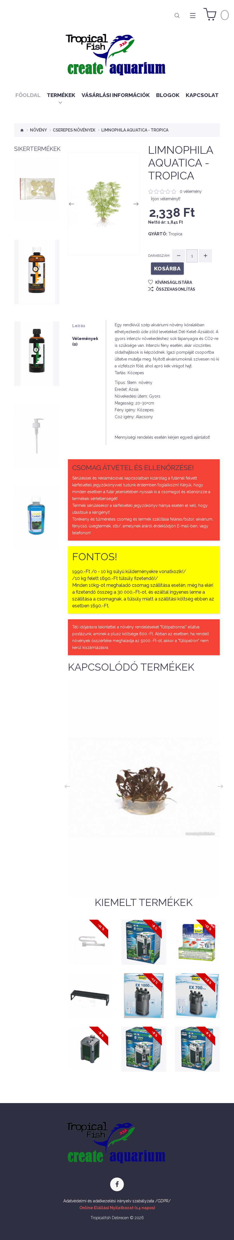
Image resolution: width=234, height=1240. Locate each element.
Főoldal (28, 95)
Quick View (37, 209)
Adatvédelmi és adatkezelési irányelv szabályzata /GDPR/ (117, 1201)
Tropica (175, 234)
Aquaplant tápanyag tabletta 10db (36, 187)
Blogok (167, 95)
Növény (38, 130)
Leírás (78, 325)
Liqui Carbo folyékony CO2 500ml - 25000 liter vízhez (37, 511)
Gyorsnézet (93, 948)
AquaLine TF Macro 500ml (36, 268)
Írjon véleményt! (165, 199)
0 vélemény (191, 191)
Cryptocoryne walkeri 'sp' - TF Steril (144, 874)
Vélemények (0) (85, 341)
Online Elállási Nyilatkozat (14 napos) (117, 1207)
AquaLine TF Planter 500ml (36, 350)
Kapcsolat (202, 95)
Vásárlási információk (116, 95)
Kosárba (37, 198)
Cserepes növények (74, 130)
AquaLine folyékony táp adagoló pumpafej (37, 432)
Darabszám (159, 256)
